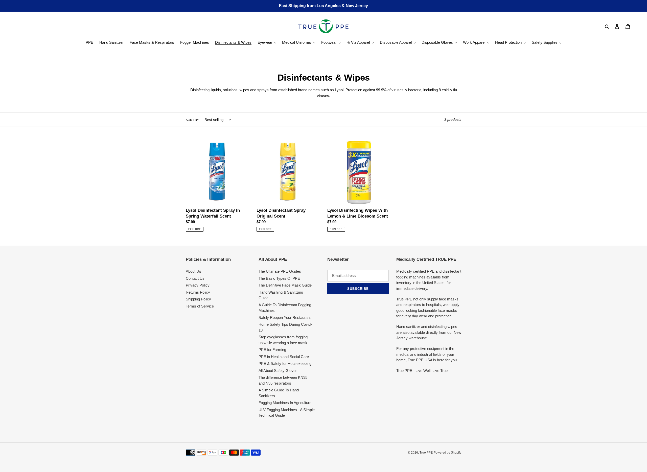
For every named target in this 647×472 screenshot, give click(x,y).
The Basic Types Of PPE (279, 278)
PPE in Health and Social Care (284, 357)
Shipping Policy (198, 299)
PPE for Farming (272, 349)
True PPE (426, 452)
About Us (193, 271)
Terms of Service (200, 306)
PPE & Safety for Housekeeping (285, 363)
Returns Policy (198, 292)
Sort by (192, 120)
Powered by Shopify (447, 452)
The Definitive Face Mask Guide (285, 285)
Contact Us (195, 278)
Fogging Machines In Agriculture (285, 402)
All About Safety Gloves (278, 370)
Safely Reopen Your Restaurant (285, 317)
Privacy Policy (198, 285)
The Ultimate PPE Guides (280, 271)
